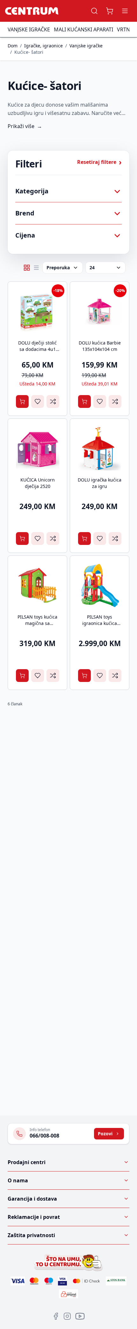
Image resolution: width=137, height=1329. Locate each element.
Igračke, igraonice (43, 46)
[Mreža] (26, 267)
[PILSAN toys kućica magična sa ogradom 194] (37, 585)
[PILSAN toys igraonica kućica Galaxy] (99, 585)
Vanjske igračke (29, 29)
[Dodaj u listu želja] (37, 401)
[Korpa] (110, 11)
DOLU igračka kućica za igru (99, 483)
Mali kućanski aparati (83, 29)
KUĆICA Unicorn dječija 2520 (37, 483)
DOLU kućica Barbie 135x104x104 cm (100, 346)
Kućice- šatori (28, 52)
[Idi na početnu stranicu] (31, 11)
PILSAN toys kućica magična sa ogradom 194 (37, 623)
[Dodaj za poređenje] (53, 401)
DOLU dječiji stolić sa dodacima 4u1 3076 (37, 349)
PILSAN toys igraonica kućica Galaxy (99, 623)
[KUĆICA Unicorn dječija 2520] (37, 448)
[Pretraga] (94, 11)
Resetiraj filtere (99, 162)
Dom (13, 46)
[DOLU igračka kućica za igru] (99, 448)
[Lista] (36, 267)
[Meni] (125, 11)
